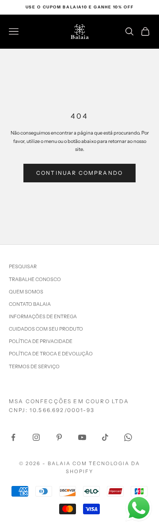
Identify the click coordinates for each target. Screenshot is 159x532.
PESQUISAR (23, 266)
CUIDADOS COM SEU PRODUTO (46, 329)
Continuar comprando (79, 173)
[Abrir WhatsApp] (138, 508)
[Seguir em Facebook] (13, 437)
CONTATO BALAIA (30, 304)
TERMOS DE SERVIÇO (34, 366)
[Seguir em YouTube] (82, 437)
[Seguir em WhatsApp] (128, 437)
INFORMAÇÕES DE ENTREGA (43, 316)
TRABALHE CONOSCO (35, 279)
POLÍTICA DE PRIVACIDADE (40, 341)
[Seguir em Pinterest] (59, 437)
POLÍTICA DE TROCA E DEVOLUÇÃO (51, 354)
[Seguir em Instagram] (36, 437)
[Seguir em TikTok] (105, 437)
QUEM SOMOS (26, 292)
